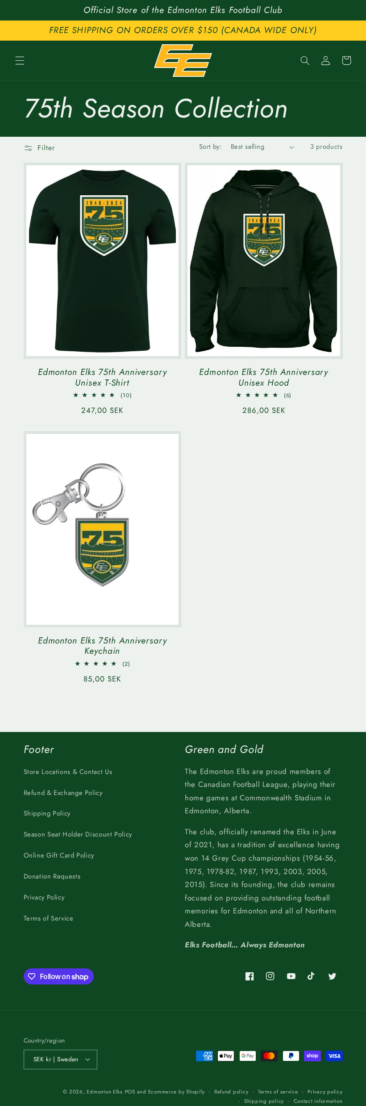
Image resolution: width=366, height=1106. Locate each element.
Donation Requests (52, 876)
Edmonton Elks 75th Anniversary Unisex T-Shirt (102, 377)
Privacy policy (325, 1091)
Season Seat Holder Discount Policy (78, 834)
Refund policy (231, 1091)
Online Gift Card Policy (59, 855)
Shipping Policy (47, 813)
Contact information (318, 1101)
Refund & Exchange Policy (63, 793)
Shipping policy (264, 1101)
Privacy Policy (44, 897)
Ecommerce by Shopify (176, 1091)
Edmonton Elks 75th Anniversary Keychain (102, 645)
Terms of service (278, 1091)
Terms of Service (49, 918)
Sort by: (210, 146)
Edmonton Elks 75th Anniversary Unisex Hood (263, 377)
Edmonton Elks (105, 1091)
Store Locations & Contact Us (68, 772)
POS (130, 1091)
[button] (19, 60)
